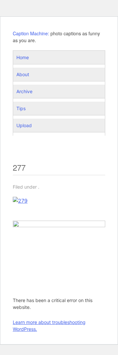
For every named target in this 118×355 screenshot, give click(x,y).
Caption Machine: (31, 33)
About (22, 74)
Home (22, 57)
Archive (24, 91)
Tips (21, 108)
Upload (24, 125)
